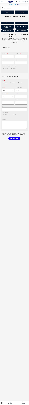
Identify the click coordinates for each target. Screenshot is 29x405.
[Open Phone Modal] (20, 1)
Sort (8, 12)
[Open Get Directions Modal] (16, 1)
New (6, 83)
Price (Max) (5, 93)
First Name (5, 53)
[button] (7, 23)
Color (3, 106)
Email (3, 60)
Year (3, 87)
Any (21, 83)
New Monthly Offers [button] (7, 27)
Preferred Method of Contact (9, 66)
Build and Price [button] (21, 30)
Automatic (7, 114)
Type (3, 80)
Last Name (18, 53)
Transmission (5, 112)
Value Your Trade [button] (22, 26)
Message (4, 119)
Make (16, 93)
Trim (16, 100)
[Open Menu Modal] (2, 1)
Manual (17, 114)
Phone (16, 60)
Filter (22, 12)
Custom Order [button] (7, 30)
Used (14, 83)
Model (3, 100)
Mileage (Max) (18, 87)
